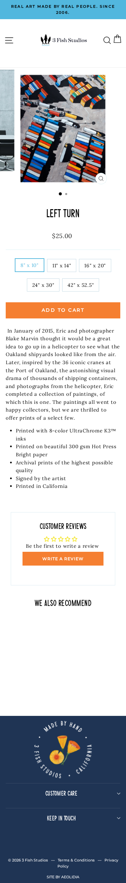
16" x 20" (95, 265)
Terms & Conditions (76, 860)
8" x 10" (29, 265)
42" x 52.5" (81, 285)
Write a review (63, 558)
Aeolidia (70, 877)
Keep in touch (61, 817)
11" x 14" (61, 265)
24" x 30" (43, 285)
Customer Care (61, 793)
